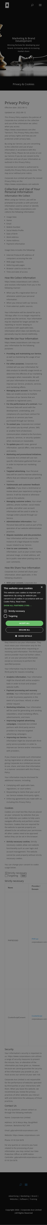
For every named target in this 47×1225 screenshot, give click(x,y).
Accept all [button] (24, 623)
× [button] (42, 587)
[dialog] (23, 612)
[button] (23, 605)
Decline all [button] (24, 630)
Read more (21, 601)
